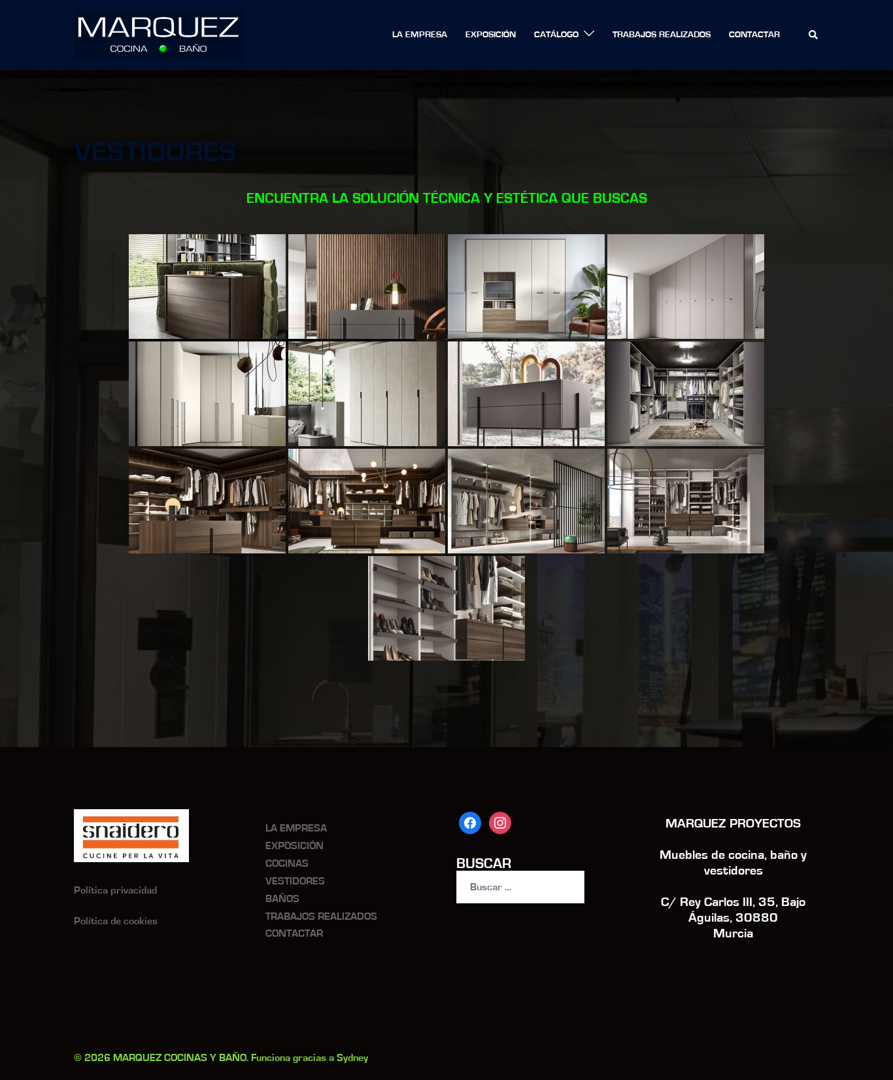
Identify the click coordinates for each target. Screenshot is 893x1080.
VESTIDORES (295, 881)
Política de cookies (116, 921)
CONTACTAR (754, 34)
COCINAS (287, 863)
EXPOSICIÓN (490, 34)
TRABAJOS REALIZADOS (662, 34)
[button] (814, 35)
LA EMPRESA (419, 34)
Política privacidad (115, 890)
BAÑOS (282, 899)
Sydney (352, 1058)
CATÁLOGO (556, 34)
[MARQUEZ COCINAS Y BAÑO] (159, 34)
